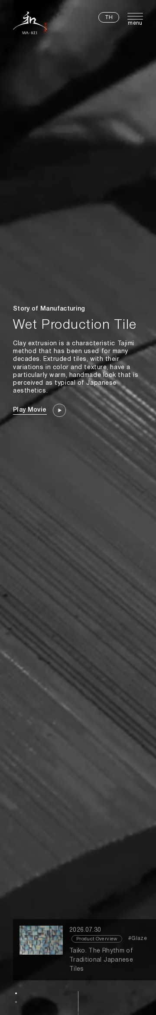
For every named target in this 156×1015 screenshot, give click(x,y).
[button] (16, 993)
